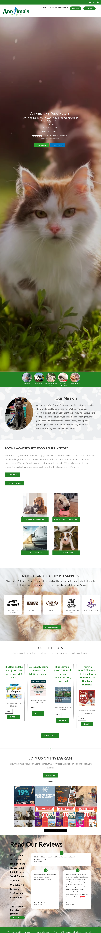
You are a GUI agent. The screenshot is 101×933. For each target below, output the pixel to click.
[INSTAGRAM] (94, 2)
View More (17, 917)
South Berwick (18, 876)
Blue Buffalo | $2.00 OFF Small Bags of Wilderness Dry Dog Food (63, 673)
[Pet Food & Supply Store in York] (51, 377)
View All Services (15, 483)
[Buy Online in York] (27, 377)
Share (13, 717)
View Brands (57, 145)
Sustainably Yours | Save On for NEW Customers (38, 670)
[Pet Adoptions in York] (75, 377)
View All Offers (50, 735)
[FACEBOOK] (90, 2)
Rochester (15, 897)
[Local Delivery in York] (39, 377)
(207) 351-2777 (50, 131)
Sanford (14, 893)
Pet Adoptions (75, 383)
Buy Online (27, 383)
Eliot (12, 872)
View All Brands (51, 627)
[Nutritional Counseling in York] (63, 377)
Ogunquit (15, 880)
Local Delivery (39, 383)
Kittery (20, 872)
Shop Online (42, 145)
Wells (13, 884)
